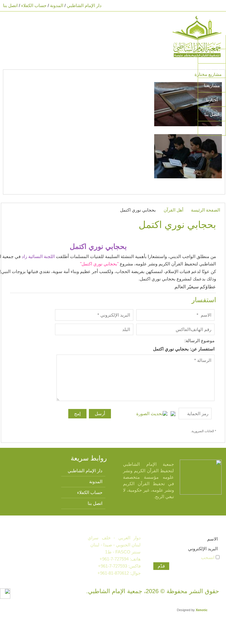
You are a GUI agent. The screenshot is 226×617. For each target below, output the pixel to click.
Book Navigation (13, 23)
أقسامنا (212, 71)
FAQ (211, 128)
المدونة (56, 5)
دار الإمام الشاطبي (84, 5)
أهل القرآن (173, 209)
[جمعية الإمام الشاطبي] (197, 36)
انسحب (208, 557)
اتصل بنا (10, 5)
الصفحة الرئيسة (205, 209)
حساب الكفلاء (33, 5)
